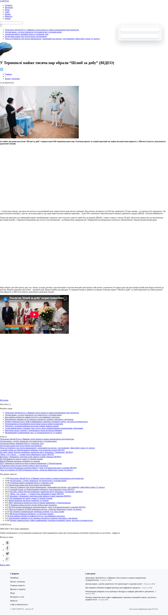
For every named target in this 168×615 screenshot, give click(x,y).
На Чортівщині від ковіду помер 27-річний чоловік (21, 459)
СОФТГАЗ (4, 1)
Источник (4, 400)
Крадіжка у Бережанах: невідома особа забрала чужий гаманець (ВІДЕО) (30, 457)
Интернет (9, 7)
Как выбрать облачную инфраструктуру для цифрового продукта (32, 417)
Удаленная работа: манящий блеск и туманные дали (26, 34)
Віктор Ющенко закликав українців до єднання (20, 461)
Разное (8, 18)
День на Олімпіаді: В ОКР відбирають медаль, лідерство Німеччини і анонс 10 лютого (36, 470)
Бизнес (8, 14)
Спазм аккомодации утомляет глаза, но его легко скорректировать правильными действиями (44, 428)
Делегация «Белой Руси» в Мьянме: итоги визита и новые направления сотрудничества (42, 30)
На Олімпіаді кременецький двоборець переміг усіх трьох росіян (37, 512)
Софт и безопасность (19, 604)
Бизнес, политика (12, 79)
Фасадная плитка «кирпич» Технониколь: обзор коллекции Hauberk (33, 430)
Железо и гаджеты (17, 589)
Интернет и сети (17, 597)
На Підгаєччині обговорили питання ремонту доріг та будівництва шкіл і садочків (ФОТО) (38, 468)
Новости (8, 16)
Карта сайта (5, 565)
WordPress (14, 578)
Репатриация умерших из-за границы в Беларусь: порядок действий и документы (39, 419)
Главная (8, 74)
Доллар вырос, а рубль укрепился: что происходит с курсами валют (33, 32)
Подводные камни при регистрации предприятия (26, 36)
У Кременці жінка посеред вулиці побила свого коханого (24, 466)
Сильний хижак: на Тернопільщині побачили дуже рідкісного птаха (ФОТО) (32, 450)
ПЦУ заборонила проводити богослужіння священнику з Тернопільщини (31, 463)
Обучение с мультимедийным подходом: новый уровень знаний (32, 426)
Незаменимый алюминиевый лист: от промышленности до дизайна (33, 433)
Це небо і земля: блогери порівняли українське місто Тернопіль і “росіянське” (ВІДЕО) (36, 452)
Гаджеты (8, 5)
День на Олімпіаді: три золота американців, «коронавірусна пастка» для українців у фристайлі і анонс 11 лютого (52, 39)
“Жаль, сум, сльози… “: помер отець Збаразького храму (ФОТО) (27, 454)
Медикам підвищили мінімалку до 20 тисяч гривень (32, 514)
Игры (7, 10)
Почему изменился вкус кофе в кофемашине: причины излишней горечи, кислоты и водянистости (46, 422)
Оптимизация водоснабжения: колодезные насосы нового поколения (34, 424)
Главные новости (17, 585)
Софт (7, 12)
